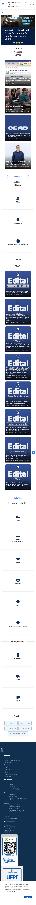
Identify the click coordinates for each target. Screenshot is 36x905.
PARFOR (6, 759)
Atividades (8, 779)
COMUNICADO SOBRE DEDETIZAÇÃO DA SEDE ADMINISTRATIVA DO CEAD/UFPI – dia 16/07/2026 (18, 135)
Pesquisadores (13, 796)
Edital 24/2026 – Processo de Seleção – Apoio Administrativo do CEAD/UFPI (17, 402)
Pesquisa (6, 793)
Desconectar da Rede (10, 774)
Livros (11, 723)
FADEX (6, 771)
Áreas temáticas (13, 808)
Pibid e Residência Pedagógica (13, 760)
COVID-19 (7, 832)
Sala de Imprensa (9, 830)
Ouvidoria (7, 828)
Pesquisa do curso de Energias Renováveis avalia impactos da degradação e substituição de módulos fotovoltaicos (18, 162)
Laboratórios (12, 800)
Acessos (7, 755)
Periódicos (7, 769)
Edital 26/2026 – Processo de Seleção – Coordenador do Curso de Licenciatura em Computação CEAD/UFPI (18, 456)
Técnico (11, 784)
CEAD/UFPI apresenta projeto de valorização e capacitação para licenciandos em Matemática (15, 107)
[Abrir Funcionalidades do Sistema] (30, 4)
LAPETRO (7, 764)
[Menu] (3, 4)
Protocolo (7, 825)
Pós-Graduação (13, 788)
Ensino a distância (14, 790)
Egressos (6, 816)
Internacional (8, 815)
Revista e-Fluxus (25, 723)
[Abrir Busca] (33, 4)
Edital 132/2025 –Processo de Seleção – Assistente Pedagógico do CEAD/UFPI (17, 291)
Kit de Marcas (25, 728)
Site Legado (7, 776)
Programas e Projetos (15, 805)
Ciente (28, 897)
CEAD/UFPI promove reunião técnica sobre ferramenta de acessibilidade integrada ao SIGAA (18, 80)
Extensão (6, 803)
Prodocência (7, 762)
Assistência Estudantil (10, 818)
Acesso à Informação (10, 826)
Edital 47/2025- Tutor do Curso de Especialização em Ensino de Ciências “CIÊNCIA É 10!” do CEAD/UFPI (17, 484)
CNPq (6, 765)
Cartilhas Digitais (11, 728)
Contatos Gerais (9, 822)
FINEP (6, 772)
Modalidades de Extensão (16, 810)
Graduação (12, 786)
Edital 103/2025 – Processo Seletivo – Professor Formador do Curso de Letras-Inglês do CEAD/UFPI (17, 429)
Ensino (6, 783)
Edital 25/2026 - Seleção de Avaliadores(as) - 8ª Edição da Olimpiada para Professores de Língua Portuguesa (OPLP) (17, 345)
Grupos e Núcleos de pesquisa (18, 798)
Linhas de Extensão (14, 806)
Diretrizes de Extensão (15, 812)
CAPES (6, 767)
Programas (12, 794)
